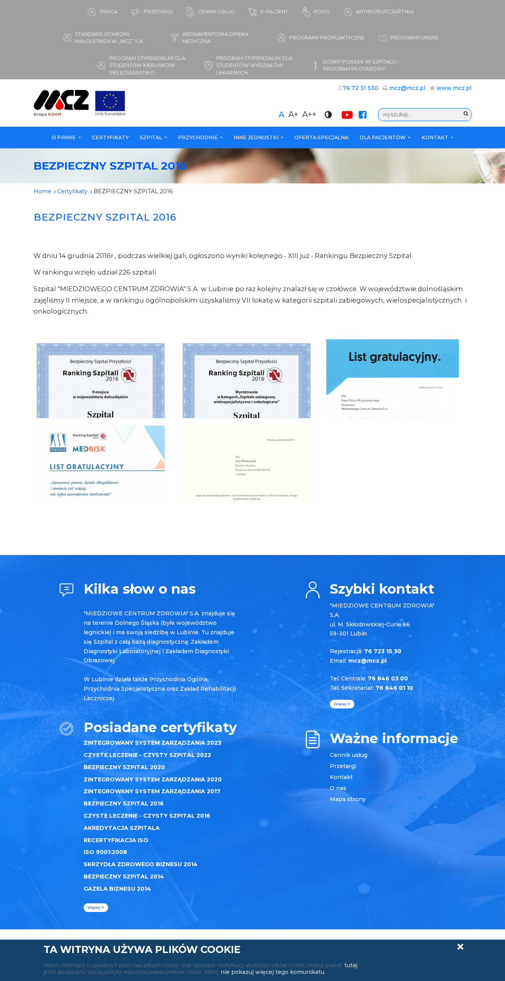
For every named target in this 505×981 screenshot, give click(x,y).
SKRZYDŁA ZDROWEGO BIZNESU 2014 (141, 864)
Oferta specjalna (321, 137)
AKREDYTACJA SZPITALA (122, 828)
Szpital (151, 137)
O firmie (64, 137)
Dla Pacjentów (383, 137)
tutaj (350, 965)
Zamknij (460, 947)
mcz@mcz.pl (407, 88)
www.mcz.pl (453, 88)
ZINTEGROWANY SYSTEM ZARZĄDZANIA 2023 (152, 742)
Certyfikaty (110, 137)
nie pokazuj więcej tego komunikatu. (273, 971)
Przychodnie (198, 137)
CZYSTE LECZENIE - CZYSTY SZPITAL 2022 (147, 755)
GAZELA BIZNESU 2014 (117, 888)
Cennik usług (348, 755)
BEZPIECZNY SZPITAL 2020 (124, 767)
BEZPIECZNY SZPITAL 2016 (124, 803)
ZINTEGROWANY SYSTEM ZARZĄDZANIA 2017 (152, 791)
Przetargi (343, 766)
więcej (94, 907)
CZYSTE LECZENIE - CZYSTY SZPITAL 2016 (147, 815)
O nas (338, 788)
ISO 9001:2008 (105, 852)
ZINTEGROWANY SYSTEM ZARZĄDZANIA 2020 (153, 779)
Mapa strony (348, 799)
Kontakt (435, 137)
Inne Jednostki (257, 137)
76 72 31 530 (360, 88)
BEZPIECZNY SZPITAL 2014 (124, 876)
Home (42, 191)
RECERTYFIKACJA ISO (116, 840)
